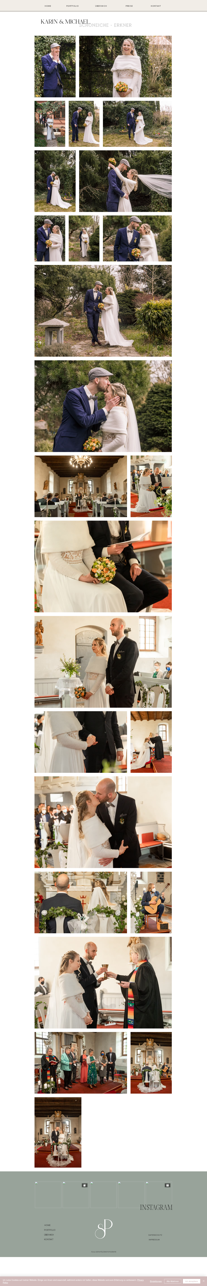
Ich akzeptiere (191, 1281)
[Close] (203, 1281)
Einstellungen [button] (156, 1281)
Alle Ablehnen (173, 1281)
